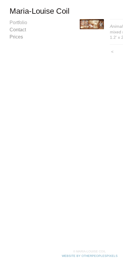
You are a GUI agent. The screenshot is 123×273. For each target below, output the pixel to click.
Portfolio (18, 22)
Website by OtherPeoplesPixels (90, 255)
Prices (16, 36)
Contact (18, 29)
